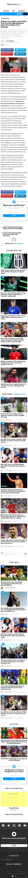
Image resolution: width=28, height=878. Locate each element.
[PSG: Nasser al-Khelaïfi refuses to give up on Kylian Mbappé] (14, 751)
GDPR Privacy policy (19, 873)
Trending (21, 11)
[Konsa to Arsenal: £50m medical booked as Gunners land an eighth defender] (14, 404)
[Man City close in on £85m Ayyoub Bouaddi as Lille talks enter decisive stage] (14, 455)
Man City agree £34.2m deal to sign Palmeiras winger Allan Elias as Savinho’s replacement (13, 294)
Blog (2, 267)
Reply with (25, 554)
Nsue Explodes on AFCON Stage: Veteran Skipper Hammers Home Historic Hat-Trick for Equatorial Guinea (14, 742)
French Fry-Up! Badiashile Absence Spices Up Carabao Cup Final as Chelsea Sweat (12, 687)
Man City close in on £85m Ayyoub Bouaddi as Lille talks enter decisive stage (13, 466)
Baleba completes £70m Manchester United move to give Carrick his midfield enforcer (13, 363)
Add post (25, 14)
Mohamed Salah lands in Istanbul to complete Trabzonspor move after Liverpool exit (13, 661)
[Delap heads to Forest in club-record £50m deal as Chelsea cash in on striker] (14, 306)
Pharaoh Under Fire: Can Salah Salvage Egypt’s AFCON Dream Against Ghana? (11, 583)
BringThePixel (14, 808)
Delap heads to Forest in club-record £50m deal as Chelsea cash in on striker (13, 317)
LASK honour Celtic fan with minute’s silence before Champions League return (13, 272)
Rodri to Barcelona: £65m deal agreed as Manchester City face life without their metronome (14, 541)
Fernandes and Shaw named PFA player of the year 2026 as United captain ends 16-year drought (12, 340)
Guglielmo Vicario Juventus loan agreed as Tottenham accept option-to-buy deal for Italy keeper (13, 491)
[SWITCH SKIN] (18, 13)
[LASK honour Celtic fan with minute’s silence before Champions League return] (14, 261)
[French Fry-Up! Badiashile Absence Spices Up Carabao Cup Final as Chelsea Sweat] (14, 676)
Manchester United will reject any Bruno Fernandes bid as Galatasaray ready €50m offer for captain (13, 516)
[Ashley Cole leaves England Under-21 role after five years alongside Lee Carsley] (14, 375)
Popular (6, 11)
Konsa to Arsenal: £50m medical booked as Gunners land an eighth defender (12, 415)
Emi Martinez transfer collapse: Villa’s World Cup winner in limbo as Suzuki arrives (13, 441)
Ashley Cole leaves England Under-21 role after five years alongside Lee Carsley (13, 385)
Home (5, 873)
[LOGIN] (20, 13)
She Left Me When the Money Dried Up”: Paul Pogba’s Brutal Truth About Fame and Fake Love (13, 610)
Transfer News (19, 394)
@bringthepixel (14, 809)
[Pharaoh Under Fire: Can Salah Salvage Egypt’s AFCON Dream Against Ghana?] (14, 573)
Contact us (10, 873)
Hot (13, 11)
